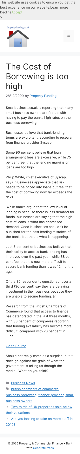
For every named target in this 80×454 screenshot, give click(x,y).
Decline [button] (5, 12)
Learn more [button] (59, 7)
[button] (1, 17)
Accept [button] (16, 12)
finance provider (50, 395)
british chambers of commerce (35, 389)
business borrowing (21, 395)
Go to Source (16, 346)
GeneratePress (43, 448)
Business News (23, 383)
